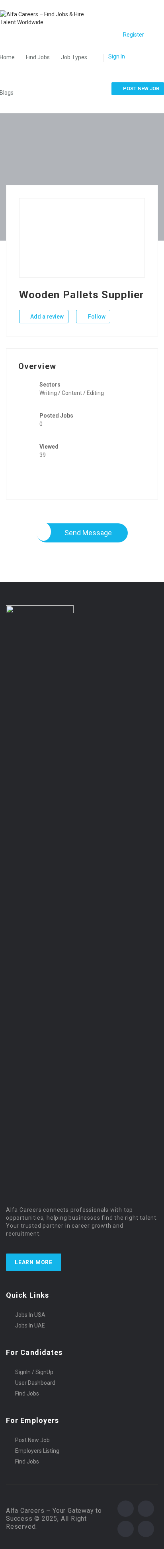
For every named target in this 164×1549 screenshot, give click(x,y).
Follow (96, 316)
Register (133, 34)
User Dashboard (35, 1383)
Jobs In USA (30, 1315)
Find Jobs (38, 57)
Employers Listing (37, 1451)
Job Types (74, 57)
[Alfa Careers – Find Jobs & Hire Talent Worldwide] (49, 18)
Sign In (116, 56)
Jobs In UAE (30, 1325)
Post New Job (32, 1440)
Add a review (46, 316)
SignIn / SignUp (34, 1372)
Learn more (34, 1262)
